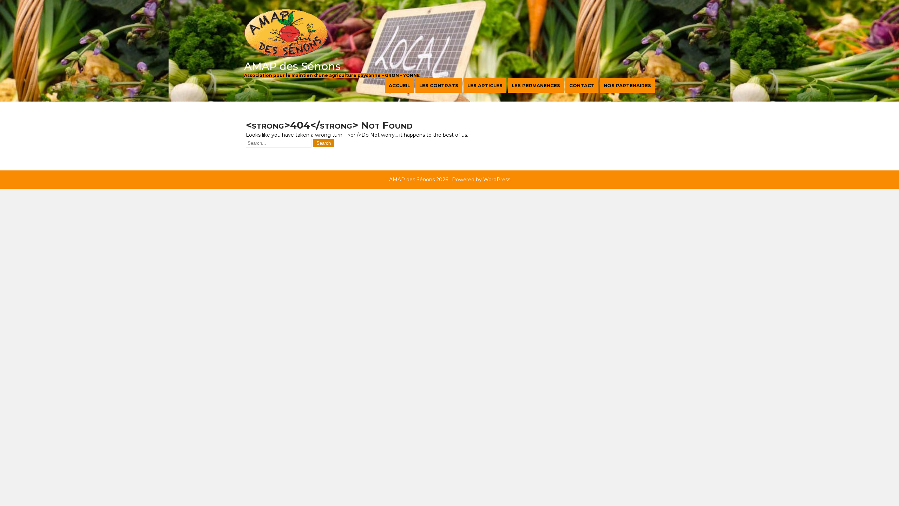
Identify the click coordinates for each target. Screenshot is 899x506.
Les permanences (536, 85)
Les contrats (438, 85)
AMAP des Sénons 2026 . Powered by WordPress (449, 179)
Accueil (399, 85)
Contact (582, 85)
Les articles (485, 85)
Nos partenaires (627, 85)
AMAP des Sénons (292, 66)
